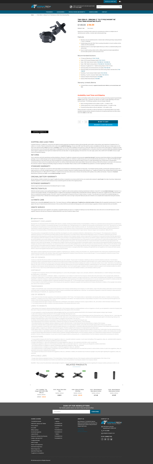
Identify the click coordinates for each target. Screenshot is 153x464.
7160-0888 (99, 76)
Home (32, 15)
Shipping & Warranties (39, 131)
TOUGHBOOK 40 (58, 425)
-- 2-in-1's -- (56, 427)
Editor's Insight (34, 442)
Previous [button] (30, 385)
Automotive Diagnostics (36, 446)
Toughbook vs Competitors (37, 453)
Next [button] (123, 385)
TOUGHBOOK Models (36, 421)
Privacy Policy (81, 428)
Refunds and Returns (82, 431)
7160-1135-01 (102, 60)
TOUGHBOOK (49, 12)
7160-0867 (97, 78)
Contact (104, 12)
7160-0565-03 (107, 64)
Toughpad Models (35, 440)
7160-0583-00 (100, 62)
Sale (48, 370)
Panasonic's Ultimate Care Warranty (39, 436)
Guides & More (93, 12)
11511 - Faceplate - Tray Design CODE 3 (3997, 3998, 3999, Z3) (41, 391)
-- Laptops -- (57, 421)
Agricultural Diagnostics (36, 451)
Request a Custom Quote (103, 125)
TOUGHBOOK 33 (58, 432)
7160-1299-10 (105, 74)
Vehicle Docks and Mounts (77, 12)
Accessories (61, 12)
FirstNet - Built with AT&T (37, 438)
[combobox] (108, 6)
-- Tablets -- (57, 434)
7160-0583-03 (106, 62)
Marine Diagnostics (35, 448)
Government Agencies (36, 432)
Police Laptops (34, 425)
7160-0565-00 (101, 64)
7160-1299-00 (103, 73)
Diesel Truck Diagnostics (37, 444)
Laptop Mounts (34, 434)
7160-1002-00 (107, 67)
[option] (40, 385)
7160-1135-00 (96, 58)
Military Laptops (34, 429)
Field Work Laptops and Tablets (38, 423)
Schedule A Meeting (110, 1)
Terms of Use (81, 430)
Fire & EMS (33, 427)
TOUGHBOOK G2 (58, 429)
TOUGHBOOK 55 (58, 423)
